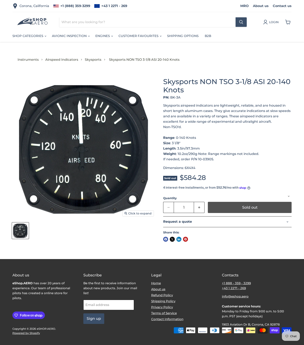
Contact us (282, 6)
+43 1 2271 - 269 (114, 6)
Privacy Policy (162, 307)
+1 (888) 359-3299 (75, 6)
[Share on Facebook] (165, 239)
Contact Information (167, 319)
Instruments (28, 60)
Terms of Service (164, 313)
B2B (208, 36)
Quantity (170, 198)
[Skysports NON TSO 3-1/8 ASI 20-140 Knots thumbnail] (20, 230)
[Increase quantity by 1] (199, 207)
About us (261, 6)
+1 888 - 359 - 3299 (236, 283)
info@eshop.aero (235, 296)
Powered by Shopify (26, 333)
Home (156, 283)
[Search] (241, 22)
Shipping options (183, 36)
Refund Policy (162, 295)
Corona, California (34, 6)
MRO (244, 6)
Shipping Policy (163, 301)
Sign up (94, 318)
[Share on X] (172, 239)
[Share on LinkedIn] (178, 239)
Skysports (93, 60)
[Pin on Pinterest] (185, 239)
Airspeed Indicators (61, 60)
